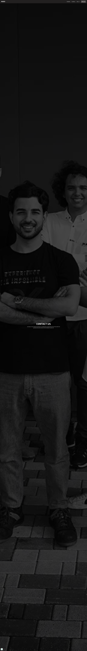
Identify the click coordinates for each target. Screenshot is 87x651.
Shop (78, 1)
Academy (73, 1)
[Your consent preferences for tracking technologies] (2, 649)
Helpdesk (68, 1)
